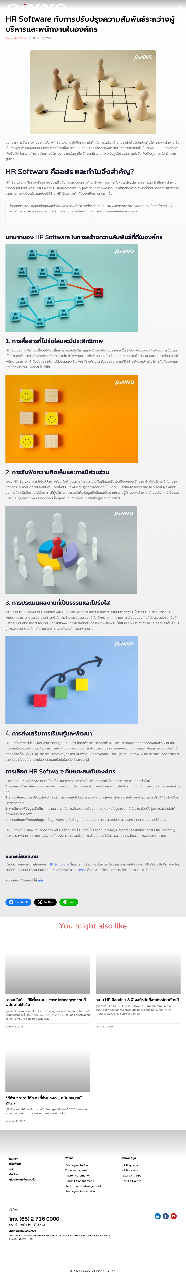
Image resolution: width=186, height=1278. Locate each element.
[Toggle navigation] (152, 6)
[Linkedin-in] (158, 1216)
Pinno (81, 870)
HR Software (58, 864)
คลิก (41, 880)
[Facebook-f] (166, 1216)
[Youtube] (174, 1216)
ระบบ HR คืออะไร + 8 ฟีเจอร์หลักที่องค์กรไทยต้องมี (137, 1000)
